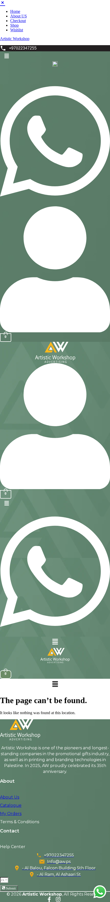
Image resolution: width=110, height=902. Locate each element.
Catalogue (10, 805)
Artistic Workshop (14, 38)
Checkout (18, 20)
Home (15, 11)
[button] (6, 56)
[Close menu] (2, 2)
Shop (14, 25)
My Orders (10, 813)
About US (18, 16)
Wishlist (16, 30)
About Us (9, 797)
